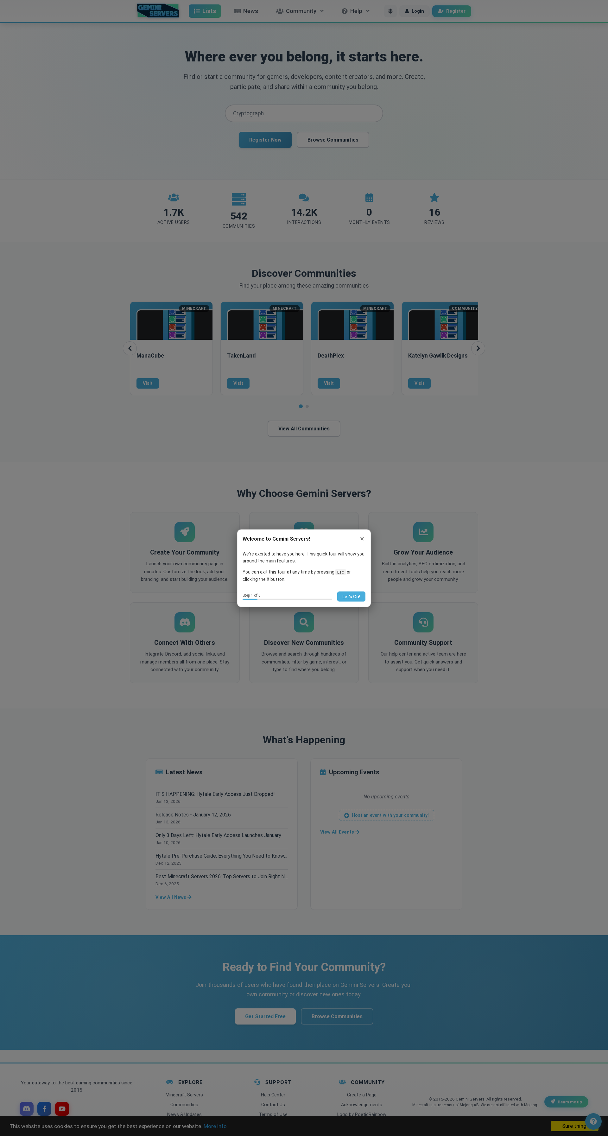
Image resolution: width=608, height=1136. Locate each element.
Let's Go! (351, 596)
